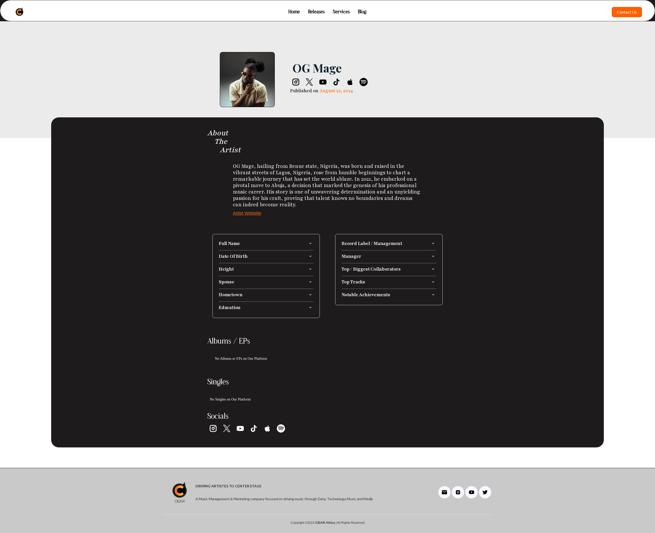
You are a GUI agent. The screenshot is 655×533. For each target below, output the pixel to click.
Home (294, 12)
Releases (316, 12)
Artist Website (247, 213)
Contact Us (627, 11)
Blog (362, 12)
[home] (19, 11)
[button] (266, 243)
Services (341, 12)
